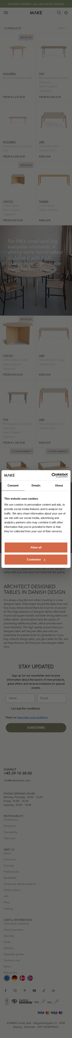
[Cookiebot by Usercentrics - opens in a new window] (52, 475)
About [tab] (59, 485)
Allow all (36, 547)
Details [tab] (36, 485)
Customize (34, 559)
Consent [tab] (13, 485)
